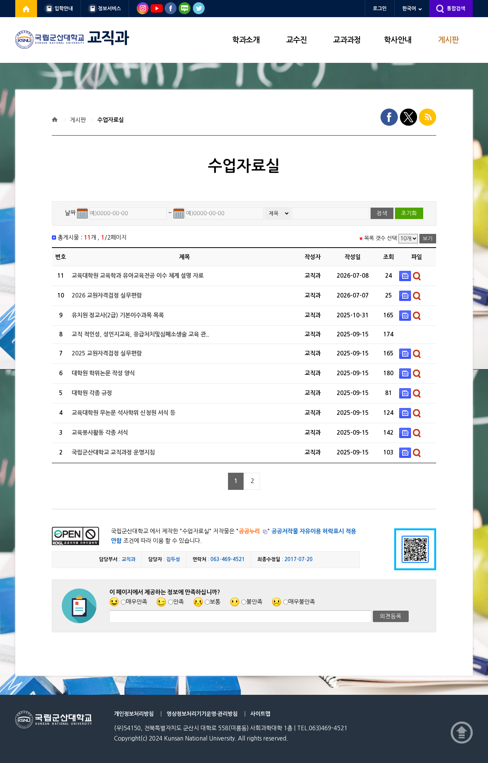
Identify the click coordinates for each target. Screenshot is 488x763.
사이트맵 (260, 714)
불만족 (254, 602)
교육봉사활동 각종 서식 (100, 432)
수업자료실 (110, 120)
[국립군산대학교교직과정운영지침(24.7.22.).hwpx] (406, 452)
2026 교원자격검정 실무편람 (107, 295)
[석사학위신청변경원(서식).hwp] (406, 413)
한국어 (409, 8)
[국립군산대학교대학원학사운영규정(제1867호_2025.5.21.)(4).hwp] (406, 393)
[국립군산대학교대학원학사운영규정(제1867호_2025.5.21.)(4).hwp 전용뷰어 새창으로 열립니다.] (417, 393)
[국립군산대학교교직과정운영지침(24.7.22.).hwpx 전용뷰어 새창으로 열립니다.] (417, 452)
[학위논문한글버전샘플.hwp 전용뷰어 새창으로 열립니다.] (417, 373)
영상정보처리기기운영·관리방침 (202, 714)
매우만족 (136, 602)
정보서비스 (109, 8)
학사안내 (397, 40)
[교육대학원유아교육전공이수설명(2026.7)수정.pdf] (406, 275)
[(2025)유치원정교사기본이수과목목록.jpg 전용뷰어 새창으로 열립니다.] (417, 315)
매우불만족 (301, 602)
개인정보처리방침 (134, 714)
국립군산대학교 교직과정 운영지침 (113, 452)
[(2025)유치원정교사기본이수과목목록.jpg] (406, 315)
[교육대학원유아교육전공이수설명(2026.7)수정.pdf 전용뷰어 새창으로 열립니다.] (417, 275)
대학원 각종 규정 (92, 393)
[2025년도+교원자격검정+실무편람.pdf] (406, 353)
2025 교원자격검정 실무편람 (107, 353)
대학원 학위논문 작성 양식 (103, 373)
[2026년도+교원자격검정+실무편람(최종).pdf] (406, 295)
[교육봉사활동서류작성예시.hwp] (406, 432)
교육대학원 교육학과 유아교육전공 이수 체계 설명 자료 (138, 275)
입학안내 (64, 8)
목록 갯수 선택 (380, 238)
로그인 (380, 8)
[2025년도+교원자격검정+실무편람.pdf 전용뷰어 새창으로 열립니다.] (417, 353)
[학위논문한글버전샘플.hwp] (406, 373)
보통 (215, 602)
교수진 (296, 40)
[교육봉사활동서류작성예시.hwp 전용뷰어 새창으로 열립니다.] (417, 432)
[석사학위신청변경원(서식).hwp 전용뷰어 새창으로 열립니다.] (417, 413)
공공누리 (249, 531)
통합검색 (456, 8)
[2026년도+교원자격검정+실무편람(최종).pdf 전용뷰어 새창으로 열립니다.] (417, 295)
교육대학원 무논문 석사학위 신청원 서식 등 (123, 413)
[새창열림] (26, 8)
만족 (178, 602)
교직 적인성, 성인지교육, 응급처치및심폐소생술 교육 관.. (140, 334)
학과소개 (246, 40)
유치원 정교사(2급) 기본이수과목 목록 (118, 315)
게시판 (448, 40)
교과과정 (347, 40)
